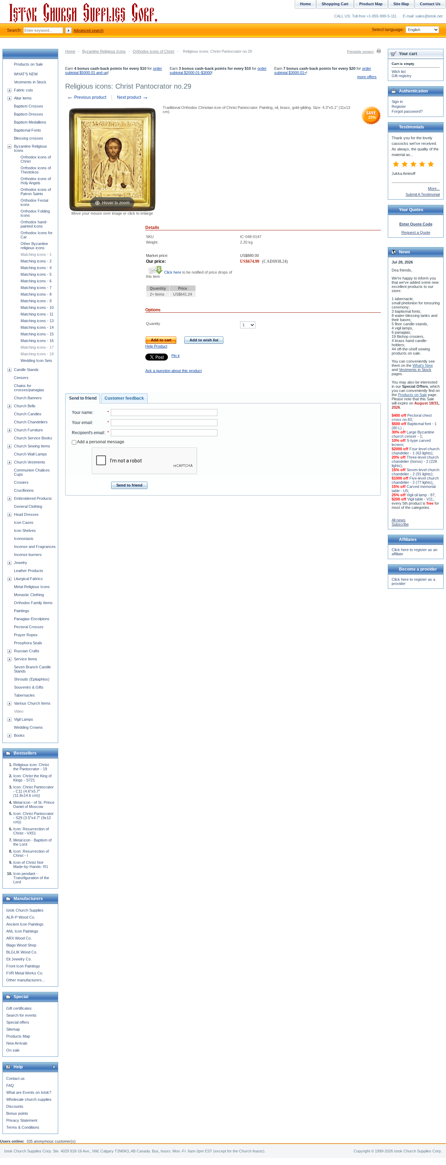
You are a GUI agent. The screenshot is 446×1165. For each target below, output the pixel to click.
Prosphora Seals (28, 643)
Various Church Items (32, 703)
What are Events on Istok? (28, 1092)
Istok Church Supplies (25, 910)
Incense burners (28, 554)
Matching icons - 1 (36, 254)
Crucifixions (24, 490)
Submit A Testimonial (423, 194)
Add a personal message (100, 441)
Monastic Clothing (29, 595)
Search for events (21, 1015)
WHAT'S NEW (26, 74)
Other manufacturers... (25, 980)
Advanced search (88, 30)
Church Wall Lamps (30, 454)
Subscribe (400, 524)
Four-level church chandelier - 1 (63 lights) (415, 451)
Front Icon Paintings (23, 966)
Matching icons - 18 (37, 354)
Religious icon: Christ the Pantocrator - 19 (31, 767)
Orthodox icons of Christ (153, 51)
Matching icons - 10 (37, 307)
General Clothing (28, 506)
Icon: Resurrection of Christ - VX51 (31, 831)
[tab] (82, 398)
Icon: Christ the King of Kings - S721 (32, 778)
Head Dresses (26, 514)
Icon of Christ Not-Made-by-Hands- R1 (30, 864)
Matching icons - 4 (36, 268)
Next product (132, 97)
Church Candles (27, 414)
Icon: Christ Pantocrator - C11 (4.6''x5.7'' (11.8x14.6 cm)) (33, 791)
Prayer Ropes (26, 635)
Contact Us (430, 4)
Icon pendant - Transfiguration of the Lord (31, 877)
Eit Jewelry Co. (19, 959)
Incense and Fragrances (35, 546)
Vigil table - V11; (420, 499)
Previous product (86, 97)
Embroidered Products (33, 498)
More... (434, 188)
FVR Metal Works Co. (24, 973)
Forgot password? (407, 111)
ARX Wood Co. (19, 938)
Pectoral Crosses (29, 627)
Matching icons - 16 (37, 341)
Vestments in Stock (30, 82)
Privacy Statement (21, 1120)
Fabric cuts (23, 90)
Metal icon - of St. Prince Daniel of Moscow (33, 804)
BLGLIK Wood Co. (21, 952)
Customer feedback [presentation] (124, 398)
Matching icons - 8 (36, 294)
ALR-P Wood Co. (20, 917)
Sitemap (13, 1029)
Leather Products (28, 571)
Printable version (360, 51)
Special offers (17, 1022)
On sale (13, 1050)
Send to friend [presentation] (83, 398)
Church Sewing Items (32, 446)
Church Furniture (28, 430)
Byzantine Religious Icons (104, 51)
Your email (82, 422)
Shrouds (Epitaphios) (31, 679)
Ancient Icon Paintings (25, 924)
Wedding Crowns (28, 727)
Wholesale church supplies (29, 1099)
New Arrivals (17, 1043)
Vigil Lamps (23, 719)
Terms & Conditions (22, 1127)
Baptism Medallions (30, 122)
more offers (367, 77)
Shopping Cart (335, 4)
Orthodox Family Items (33, 603)
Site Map (401, 4)
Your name (82, 412)
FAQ (10, 1085)
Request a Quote (415, 232)
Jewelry (20, 563)
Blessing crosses (28, 138)
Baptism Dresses (28, 114)
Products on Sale (28, 64)
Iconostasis (23, 538)
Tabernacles (24, 695)
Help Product (156, 346)
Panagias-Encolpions (31, 619)
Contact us (15, 1078)
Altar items (23, 98)
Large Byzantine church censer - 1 (413, 434)
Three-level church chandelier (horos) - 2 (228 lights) (415, 461)
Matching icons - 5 (36, 274)
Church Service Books (33, 438)
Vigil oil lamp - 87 (421, 495)
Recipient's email (88, 432)
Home (70, 51)
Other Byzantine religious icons (34, 246)
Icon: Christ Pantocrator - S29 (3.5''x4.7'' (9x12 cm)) (33, 817)
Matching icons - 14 (37, 327)
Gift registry (402, 76)
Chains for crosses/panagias (29, 388)
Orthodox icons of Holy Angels (36, 181)
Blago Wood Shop (21, 945)
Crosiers (21, 482)
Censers (21, 378)
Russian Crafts (26, 651)
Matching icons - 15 (37, 334)
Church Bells (25, 406)
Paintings (21, 611)
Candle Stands (26, 370)
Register (399, 106)
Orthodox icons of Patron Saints (36, 191)
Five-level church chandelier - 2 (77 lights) (415, 480)
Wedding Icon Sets (36, 360)
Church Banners (28, 398)
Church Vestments (29, 462)
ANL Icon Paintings (22, 931)
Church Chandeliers (31, 422)
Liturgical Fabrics (28, 579)
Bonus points (17, 1113)
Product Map (371, 4)
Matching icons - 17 (37, 347)
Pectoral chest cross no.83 (412, 417)
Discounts (14, 1106)
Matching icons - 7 (36, 287)
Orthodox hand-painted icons (34, 224)
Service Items (25, 659)
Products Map (18, 1036)
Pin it (175, 356)
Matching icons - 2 (36, 261)
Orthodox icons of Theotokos (36, 170)
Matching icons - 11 (37, 314)
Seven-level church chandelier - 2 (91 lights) (415, 472)
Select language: (388, 29)
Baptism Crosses (28, 106)
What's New (423, 365)
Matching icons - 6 (36, 281)
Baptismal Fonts (27, 130)
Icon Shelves (25, 530)
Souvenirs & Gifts (29, 687)
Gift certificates (19, 1008)
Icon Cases (23, 522)
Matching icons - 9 (36, 301)
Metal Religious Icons (32, 587)
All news (399, 520)
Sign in (397, 101)
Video (18, 711)
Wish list (399, 71)
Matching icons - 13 (37, 321)
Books (19, 735)
